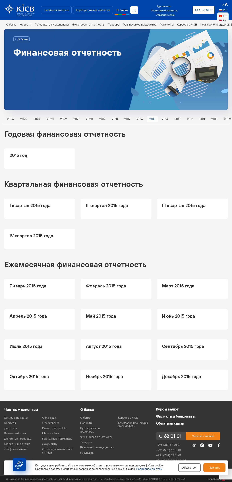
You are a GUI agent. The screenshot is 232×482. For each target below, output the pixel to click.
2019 (102, 119)
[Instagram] (202, 445)
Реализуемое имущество (139, 24)
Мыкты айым (50, 433)
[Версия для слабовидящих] (225, 4)
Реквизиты (167, 24)
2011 (202, 119)
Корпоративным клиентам (93, 10)
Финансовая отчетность (88, 24)
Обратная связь (165, 14)
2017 (127, 119)
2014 (165, 119)
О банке (11, 24)
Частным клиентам (56, 10)
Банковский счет (15, 433)
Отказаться (189, 467)
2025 (23, 119)
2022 (63, 119)
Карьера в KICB (187, 24)
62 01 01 (204, 9)
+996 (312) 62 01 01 (168, 444)
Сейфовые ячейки (16, 449)
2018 (115, 119)
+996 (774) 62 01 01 (168, 455)
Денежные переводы (18, 438)
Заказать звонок (203, 436)
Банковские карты (16, 417)
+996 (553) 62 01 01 (168, 450)
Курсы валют (164, 6)
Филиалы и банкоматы (164, 10)
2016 (140, 119)
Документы (49, 443)
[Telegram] (194, 445)
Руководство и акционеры (52, 24)
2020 (89, 119)
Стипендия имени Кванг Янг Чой (57, 450)
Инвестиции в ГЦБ (54, 428)
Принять (214, 467)
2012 (190, 119)
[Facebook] (219, 445)
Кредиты (10, 422)
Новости (25, 24)
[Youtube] (210, 445)
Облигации (49, 417)
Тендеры (114, 24)
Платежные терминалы (57, 438)
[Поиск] (134, 10)
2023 (50, 119)
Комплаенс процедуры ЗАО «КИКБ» (133, 424)
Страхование (51, 422)
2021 (76, 119)
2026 (10, 119)
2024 (37, 119)
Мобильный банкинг (17, 443)
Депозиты (10, 428)
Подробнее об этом (149, 468)
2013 (178, 119)
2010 (214, 119)
